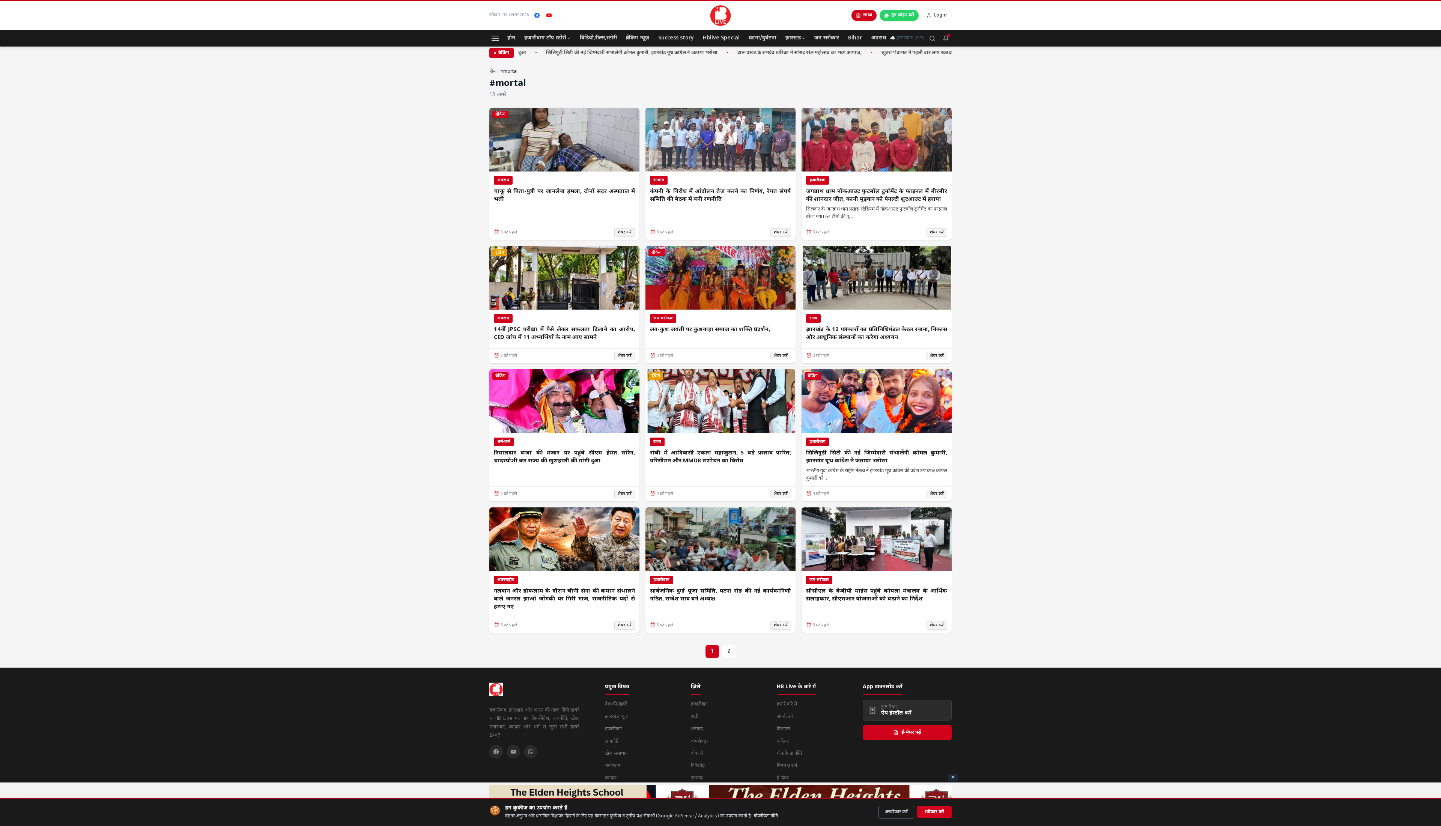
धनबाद (697, 729)
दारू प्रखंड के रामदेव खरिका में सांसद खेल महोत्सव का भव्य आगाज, (766, 53)
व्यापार (611, 778)
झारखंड (793, 38)
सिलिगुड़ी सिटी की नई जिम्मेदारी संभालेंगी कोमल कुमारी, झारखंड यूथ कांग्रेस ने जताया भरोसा (598, 53)
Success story (676, 38)
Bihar (855, 38)
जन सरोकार (826, 38)
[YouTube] (549, 15)
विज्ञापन (783, 729)
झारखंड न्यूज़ (616, 716)
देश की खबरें (616, 704)
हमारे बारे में (787, 704)
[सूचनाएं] (946, 38)
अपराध (878, 38)
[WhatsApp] (530, 751)
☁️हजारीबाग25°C (907, 38)
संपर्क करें (785, 716)
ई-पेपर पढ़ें (911, 732)
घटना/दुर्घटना (762, 38)
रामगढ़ (696, 778)
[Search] (932, 38)
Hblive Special (721, 38)
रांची (694, 716)
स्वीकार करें (934, 812)
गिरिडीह (698, 766)
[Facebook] (537, 15)
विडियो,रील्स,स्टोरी (598, 38)
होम (511, 38)
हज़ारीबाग (613, 729)
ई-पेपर (783, 778)
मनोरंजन (612, 766)
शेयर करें (625, 232)
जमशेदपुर (699, 741)
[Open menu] (495, 38)
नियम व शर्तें (787, 766)
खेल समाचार (616, 753)
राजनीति (612, 741)
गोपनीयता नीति (766, 816)
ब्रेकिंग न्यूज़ (637, 38)
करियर (783, 741)
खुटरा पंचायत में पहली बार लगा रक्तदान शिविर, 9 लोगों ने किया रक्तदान (915, 53)
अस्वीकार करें (896, 812)
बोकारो (697, 753)
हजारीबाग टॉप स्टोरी (545, 38)
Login (940, 15)
